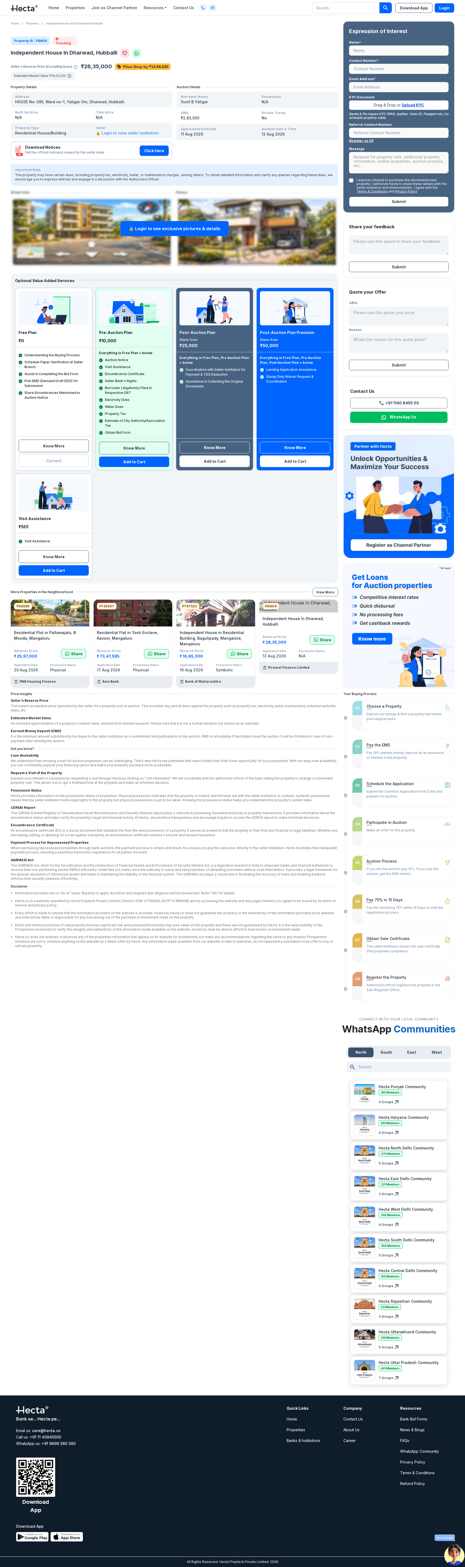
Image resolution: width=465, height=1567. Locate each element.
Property (32, 23)
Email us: (38, 1431)
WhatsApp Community (419, 1451)
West (437, 1052)
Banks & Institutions (303, 1440)
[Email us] (213, 8)
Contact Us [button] (183, 8)
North (361, 1052)
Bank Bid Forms (413, 1419)
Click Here (154, 150)
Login (444, 8)
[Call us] (203, 8)
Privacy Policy (406, 191)
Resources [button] (154, 8)
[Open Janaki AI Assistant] (454, 1550)
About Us (351, 1429)
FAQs (404, 1440)
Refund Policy (412, 1483)
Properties (296, 1429)
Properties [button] (75, 8)
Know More (54, 446)
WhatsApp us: (46, 1443)
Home (15, 23)
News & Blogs (412, 1429)
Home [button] (53, 8)
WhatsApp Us (403, 417)
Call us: (38, 1437)
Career (349, 1440)
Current (53, 460)
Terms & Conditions (372, 191)
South (386, 1052)
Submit (399, 201)
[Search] (385, 7)
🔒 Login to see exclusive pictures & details (174, 228)
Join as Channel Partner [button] (114, 8)
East (411, 1052)
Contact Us (353, 1419)
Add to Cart (134, 462)
